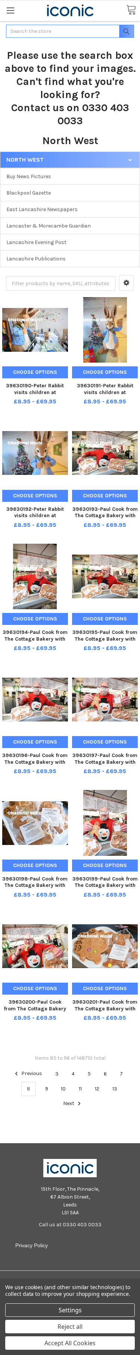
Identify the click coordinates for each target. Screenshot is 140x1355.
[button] (126, 283)
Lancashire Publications (36, 259)
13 (114, 1089)
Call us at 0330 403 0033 (70, 1224)
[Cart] (131, 10)
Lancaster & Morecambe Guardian (48, 226)
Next (69, 1103)
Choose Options (35, 372)
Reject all (70, 1326)
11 (80, 1089)
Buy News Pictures (28, 176)
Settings (70, 1310)
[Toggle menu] (10, 10)
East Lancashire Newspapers (42, 209)
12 (97, 1089)
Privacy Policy (31, 1245)
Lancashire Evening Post (36, 242)
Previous (31, 1074)
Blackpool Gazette (28, 193)
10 (63, 1089)
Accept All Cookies (70, 1343)
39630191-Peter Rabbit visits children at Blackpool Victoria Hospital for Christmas (105, 395)
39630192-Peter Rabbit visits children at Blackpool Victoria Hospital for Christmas (35, 519)
